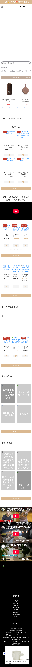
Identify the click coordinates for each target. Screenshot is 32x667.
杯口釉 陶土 (11, 71)
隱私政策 (16, 605)
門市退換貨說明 (16, 614)
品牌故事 (16, 601)
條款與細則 (16, 603)
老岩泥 (12, 63)
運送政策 (16, 610)
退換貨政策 (16, 607)
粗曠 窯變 (3, 71)
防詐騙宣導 (16, 612)
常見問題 (16, 616)
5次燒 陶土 (20, 71)
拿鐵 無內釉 (28, 71)
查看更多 (16, 432)
